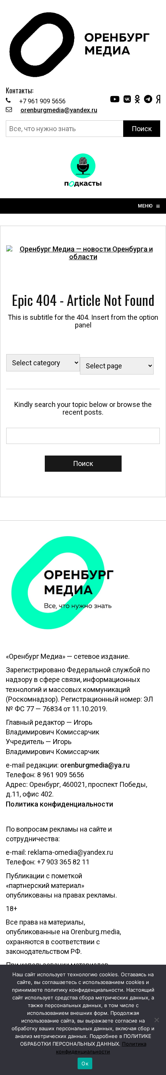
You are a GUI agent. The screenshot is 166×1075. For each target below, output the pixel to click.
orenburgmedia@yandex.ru (58, 110)
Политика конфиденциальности (59, 804)
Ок (84, 1063)
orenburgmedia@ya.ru (95, 765)
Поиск (142, 129)
